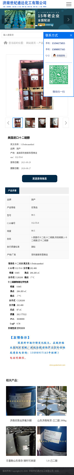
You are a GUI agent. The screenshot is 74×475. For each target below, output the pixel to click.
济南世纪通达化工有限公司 (41, 471)
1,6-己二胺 (51, 460)
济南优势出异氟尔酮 (21, 420)
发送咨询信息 (39, 178)
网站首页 (31, 43)
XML (57, 471)
